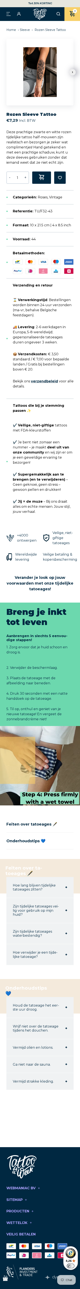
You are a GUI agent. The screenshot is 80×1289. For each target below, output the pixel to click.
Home (11, 30)
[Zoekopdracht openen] (58, 14)
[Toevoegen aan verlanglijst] (60, 177)
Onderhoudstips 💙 (25, 841)
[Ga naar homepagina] (40, 14)
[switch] (70, 1266)
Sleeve (25, 30)
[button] (72, 72)
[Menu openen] (8, 13)
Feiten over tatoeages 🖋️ (31, 824)
